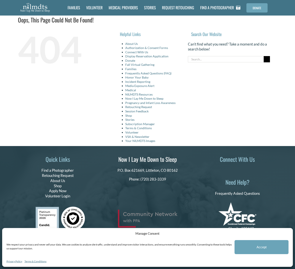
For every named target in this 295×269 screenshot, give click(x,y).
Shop (128, 115)
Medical (130, 90)
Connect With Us (136, 52)
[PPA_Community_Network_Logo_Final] (147, 211)
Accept (261, 247)
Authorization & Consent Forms (146, 48)
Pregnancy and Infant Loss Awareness (150, 103)
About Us (131, 44)
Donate (130, 60)
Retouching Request (138, 107)
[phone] (254, 169)
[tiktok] (227, 169)
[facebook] (220, 169)
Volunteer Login (57, 196)
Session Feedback (137, 111)
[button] (273, 8)
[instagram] (234, 169)
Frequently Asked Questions (237, 193)
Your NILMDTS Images (140, 141)
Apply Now (58, 191)
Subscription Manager (140, 124)
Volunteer (132, 132)
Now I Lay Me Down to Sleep (144, 98)
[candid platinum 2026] (47, 208)
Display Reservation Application (146, 56)
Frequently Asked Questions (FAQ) (148, 73)
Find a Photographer (57, 170)
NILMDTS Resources (139, 94)
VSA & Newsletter (137, 136)
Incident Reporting (137, 81)
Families (130, 69)
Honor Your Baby (137, 77)
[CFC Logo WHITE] (237, 204)
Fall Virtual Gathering (139, 64)
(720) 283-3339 (153, 179)
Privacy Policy (14, 261)
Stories (130, 119)
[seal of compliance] (73, 208)
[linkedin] (240, 169)
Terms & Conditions (35, 261)
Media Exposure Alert (139, 86)
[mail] (247, 169)
